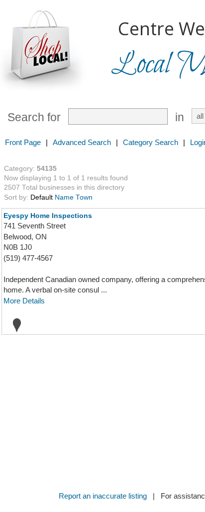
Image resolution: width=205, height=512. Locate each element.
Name (64, 197)
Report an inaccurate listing (103, 496)
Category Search (150, 142)
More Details (24, 300)
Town (84, 197)
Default (41, 197)
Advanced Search (82, 142)
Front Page (23, 142)
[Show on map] (13, 325)
